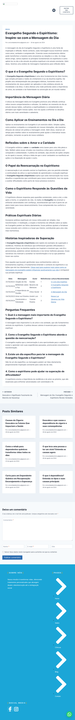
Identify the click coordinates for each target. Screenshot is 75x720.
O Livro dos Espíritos (59, 282)
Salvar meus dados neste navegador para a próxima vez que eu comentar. (30, 552)
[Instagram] (16, 709)
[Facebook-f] (10, 709)
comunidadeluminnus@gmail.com (18, 42)
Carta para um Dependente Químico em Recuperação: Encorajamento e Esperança (18, 478)
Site (53, 547)
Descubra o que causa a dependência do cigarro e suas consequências (55, 423)
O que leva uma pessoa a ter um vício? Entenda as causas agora (54, 449)
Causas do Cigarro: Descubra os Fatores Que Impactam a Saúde (17, 423)
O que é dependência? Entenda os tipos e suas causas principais (54, 478)
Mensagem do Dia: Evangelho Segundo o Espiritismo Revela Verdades (56, 395)
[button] (53, 10)
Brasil (7, 29)
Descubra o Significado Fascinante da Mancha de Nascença (17, 395)
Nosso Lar (55, 296)
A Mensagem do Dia (59, 292)
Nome (6, 547)
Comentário (8, 520)
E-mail (30, 547)
